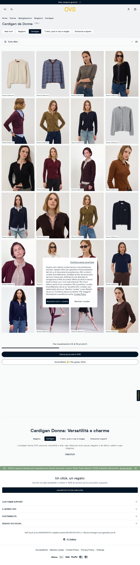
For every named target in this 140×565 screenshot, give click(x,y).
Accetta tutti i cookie (57, 301)
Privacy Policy (87, 550)
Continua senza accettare (82, 262)
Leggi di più (70, 454)
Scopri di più (126, 468)
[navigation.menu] (5, 9)
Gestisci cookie (57, 550)
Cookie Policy (72, 550)
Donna (13, 18)
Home (5, 18)
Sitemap (100, 550)
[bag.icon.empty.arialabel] (135, 9)
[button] (138, 395)
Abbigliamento (25, 18)
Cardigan (49, 18)
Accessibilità (42, 550)
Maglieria (38, 18)
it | (71, 539)
